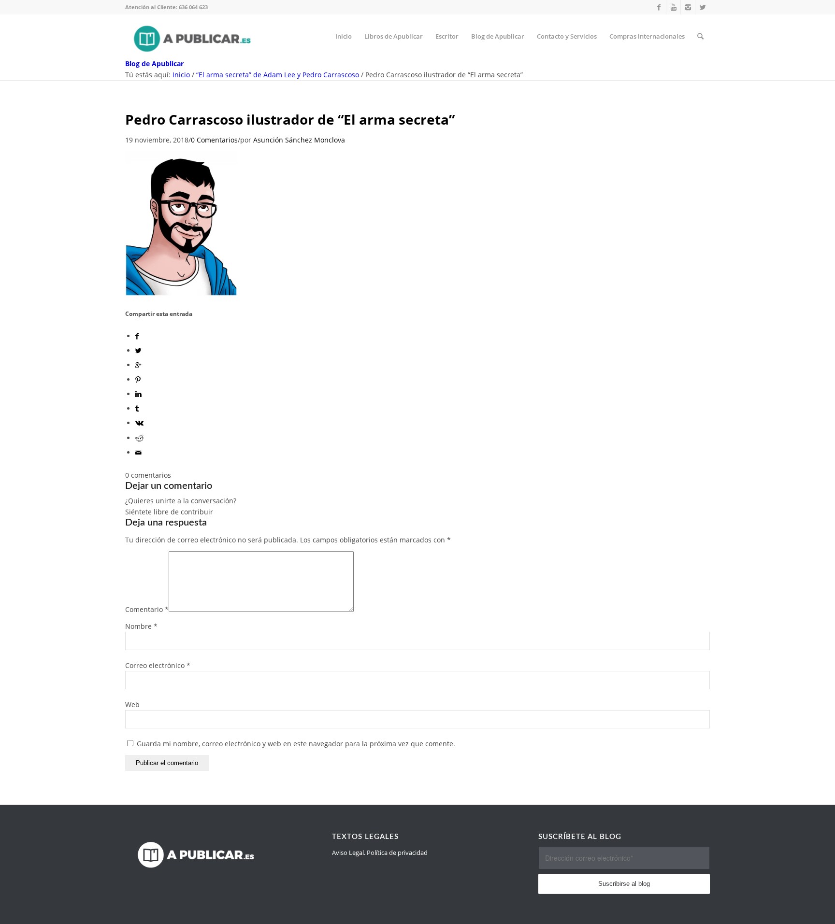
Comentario (147, 609)
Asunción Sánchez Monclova (299, 139)
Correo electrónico (157, 665)
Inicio (181, 74)
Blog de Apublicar (154, 63)
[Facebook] (659, 7)
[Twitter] (702, 7)
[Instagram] (688, 7)
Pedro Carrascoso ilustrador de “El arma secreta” (290, 119)
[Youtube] (673, 7)
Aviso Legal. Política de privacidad (380, 852)
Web (132, 704)
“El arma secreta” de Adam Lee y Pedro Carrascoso (277, 74)
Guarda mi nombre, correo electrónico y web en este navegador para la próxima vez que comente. (296, 743)
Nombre (141, 626)
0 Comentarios (214, 139)
